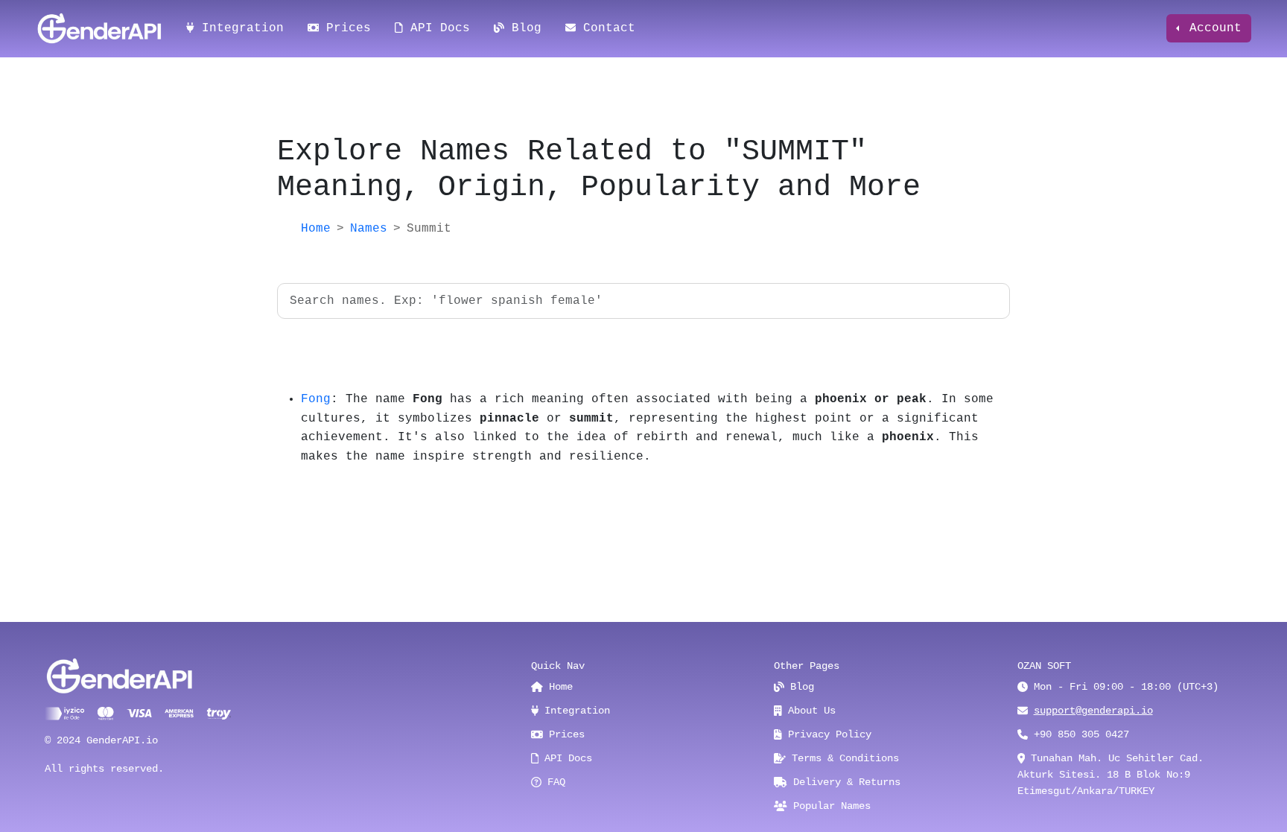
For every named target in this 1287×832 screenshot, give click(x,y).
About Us (809, 711)
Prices (345, 28)
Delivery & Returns (843, 782)
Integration (239, 28)
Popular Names (829, 806)
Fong (316, 399)
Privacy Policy (826, 734)
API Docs (436, 28)
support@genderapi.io (1093, 711)
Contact (605, 28)
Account (1212, 28)
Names (368, 228)
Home (316, 228)
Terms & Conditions (842, 758)
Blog (522, 28)
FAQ (553, 782)
